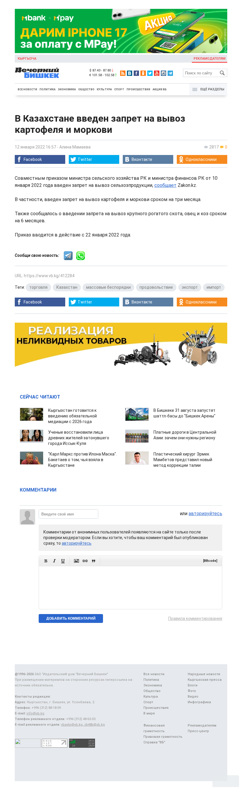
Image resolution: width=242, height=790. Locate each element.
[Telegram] (170, 73)
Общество (86, 89)
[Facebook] (136, 73)
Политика (47, 89)
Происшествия (138, 89)
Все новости (27, 89)
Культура (104, 89)
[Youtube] (156, 73)
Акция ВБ (160, 89)
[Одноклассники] (143, 73)
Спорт (119, 89)
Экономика (67, 89)
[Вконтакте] (129, 73)
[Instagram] (163, 73)
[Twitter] (150, 73)
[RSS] (122, 73)
